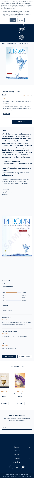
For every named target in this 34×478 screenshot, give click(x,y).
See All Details (6, 113)
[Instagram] (17, 467)
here (15, 192)
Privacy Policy (6, 476)
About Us (17, 450)
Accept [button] (13, 20)
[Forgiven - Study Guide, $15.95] (20, 380)
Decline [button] (21, 20)
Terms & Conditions (16, 476)
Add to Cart (22, 121)
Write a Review (9, 356)
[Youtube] (23, 467)
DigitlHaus (28, 476)
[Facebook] (11, 467)
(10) (31, 95)
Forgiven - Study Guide (20, 394)
